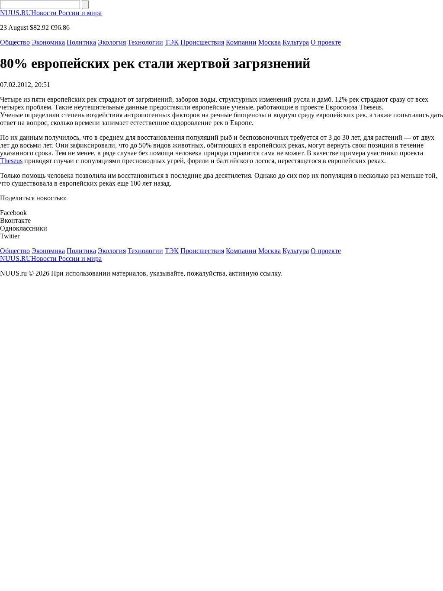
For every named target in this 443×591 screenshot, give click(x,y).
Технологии (145, 42)
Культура (295, 42)
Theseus (11, 160)
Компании (241, 42)
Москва (269, 42)
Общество (15, 42)
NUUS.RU (51, 12)
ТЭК (172, 42)
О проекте (326, 42)
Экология (112, 42)
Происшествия (202, 42)
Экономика (48, 42)
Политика (81, 42)
